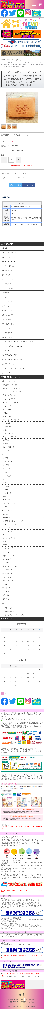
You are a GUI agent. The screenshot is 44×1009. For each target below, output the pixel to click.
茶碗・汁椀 (7, 416)
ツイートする (16, 185)
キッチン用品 (7, 426)
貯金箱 (5, 443)
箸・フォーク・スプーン (11, 420)
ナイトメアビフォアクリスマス (12, 346)
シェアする (29, 185)
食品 (3, 603)
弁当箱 (5, 458)
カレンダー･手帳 (8, 548)
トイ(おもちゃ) (7, 573)
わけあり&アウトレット (10, 364)
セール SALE (6, 373)
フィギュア (7, 592)
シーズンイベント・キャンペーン (13, 368)
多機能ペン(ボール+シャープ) (13, 521)
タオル (5, 430)
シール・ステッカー (10, 538)
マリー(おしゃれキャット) (10, 324)
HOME (3, 60)
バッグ (5, 472)
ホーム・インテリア (8, 399)
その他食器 (7, 423)
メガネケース (7, 486)
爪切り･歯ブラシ (8, 447)
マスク (5, 506)
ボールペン (7, 514)
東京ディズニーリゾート (10, 252)
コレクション (6, 588)
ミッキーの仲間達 (8, 288)
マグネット (7, 545)
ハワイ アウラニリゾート (11, 388)
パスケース (7, 562)
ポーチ (5, 479)
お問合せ (31, 1002)
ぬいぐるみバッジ (9, 580)
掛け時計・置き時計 (10, 437)
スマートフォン (8, 569)
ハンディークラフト (10, 503)
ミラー (5, 489)
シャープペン (7, 517)
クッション (7, 450)
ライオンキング (7, 333)
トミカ (5, 584)
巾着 (4, 483)
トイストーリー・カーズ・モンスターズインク (17, 342)
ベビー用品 (5, 599)
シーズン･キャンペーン (9, 608)
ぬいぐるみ (7, 577)
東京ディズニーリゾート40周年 (13, 615)
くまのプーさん (7, 328)
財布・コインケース (21, 60)
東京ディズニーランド (9, 257)
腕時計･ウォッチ (8, 556)
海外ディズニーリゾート (10, 381)
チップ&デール (19, 178)
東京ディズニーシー (8, 261)
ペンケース (7, 528)
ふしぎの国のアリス (8, 315)
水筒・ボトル (7, 461)
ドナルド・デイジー (8, 279)
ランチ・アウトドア (8, 454)
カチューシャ (7, 500)
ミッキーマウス (7, 270)
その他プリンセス (8, 310)
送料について (14, 1002)
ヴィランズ (5, 350)
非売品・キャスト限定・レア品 (12, 359)
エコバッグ (7, 476)
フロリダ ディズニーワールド (13, 392)
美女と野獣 (5, 293)
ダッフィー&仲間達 (8, 266)
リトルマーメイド (8, 301)
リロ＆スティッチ (8, 337)
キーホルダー (7, 559)
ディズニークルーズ (10, 385)
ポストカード (7, 541)
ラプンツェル (6, 306)
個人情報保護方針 (31, 999)
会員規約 (23, 1002)
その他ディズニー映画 (9, 355)
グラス (5, 413)
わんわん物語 (6, 319)
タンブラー (7, 409)
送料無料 (5, 248)
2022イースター (8, 612)
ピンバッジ (7, 595)
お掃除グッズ (7, 440)
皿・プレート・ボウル (10, 403)
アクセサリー (10, 60)
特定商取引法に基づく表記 (15, 999)
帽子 (4, 496)
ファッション (6, 469)
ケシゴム (6, 534)
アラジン (5, 297)
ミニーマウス (6, 275)
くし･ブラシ (7, 493)
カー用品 (6, 465)
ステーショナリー (8, 510)
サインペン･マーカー (10, 524)
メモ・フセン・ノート (10, 531)
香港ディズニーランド (10, 395)
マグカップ (7, 406)
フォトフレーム (8, 433)
